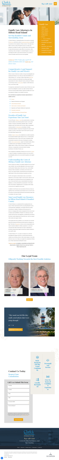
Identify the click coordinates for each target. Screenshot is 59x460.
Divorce (12, 99)
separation (18, 224)
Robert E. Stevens (15, 135)
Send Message (18, 419)
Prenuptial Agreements (15, 110)
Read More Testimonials (16, 329)
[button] (2, 458)
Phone (9, 393)
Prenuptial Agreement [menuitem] (46, 42)
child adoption (18, 127)
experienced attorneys (26, 42)
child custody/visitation (16, 142)
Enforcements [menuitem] (44, 33)
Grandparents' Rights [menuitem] (46, 52)
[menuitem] (18, 447)
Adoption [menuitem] (43, 27)
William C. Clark (19, 120)
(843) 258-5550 (23, 59)
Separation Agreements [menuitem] (46, 46)
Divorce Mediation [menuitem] (46, 38)
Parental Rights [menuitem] (44, 40)
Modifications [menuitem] (44, 35)
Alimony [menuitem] (43, 44)
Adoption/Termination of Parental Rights (19, 112)
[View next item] (13, 325)
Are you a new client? (11, 401)
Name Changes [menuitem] (44, 31)
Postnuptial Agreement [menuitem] (46, 50)
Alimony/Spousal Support (16, 103)
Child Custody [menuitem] (44, 29)
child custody (20, 82)
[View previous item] (9, 325)
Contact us (11, 59)
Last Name (10, 389)
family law (11, 42)
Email (9, 397)
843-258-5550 (47, 4)
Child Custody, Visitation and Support (18, 105)
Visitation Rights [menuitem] (45, 48)
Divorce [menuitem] (43, 36)
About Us (29, 299)
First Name (10, 385)
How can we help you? (11, 405)
